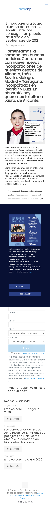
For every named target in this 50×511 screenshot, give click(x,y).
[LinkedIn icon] (26, 502)
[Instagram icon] (29, 502)
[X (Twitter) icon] (21, 502)
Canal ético (25, 498)
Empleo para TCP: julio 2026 (23, 459)
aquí (30, 272)
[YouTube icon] (24, 502)
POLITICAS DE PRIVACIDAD (28, 495)
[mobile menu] (46, 5)
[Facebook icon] (18, 502)
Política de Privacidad (33, 353)
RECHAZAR (24, 294)
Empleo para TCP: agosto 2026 (21, 410)
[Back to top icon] (25, 485)
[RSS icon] (32, 502)
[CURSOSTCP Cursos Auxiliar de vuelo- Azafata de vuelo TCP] (25, 8)
